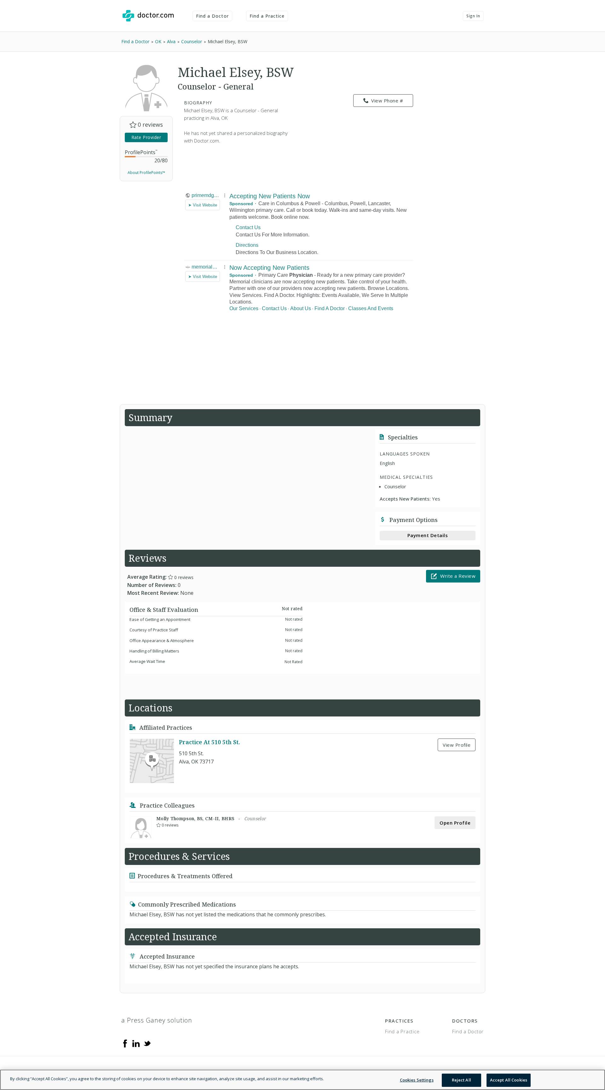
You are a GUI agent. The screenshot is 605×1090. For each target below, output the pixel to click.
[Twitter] (147, 1043)
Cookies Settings (417, 1080)
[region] (302, 1080)
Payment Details (427, 535)
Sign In (473, 16)
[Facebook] (125, 1043)
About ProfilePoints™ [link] (146, 172)
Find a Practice (267, 16)
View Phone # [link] (387, 100)
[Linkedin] (136, 1043)
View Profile (456, 745)
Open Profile (455, 823)
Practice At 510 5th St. (209, 742)
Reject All (461, 1080)
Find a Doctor (212, 16)
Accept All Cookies (508, 1080)
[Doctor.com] (148, 16)
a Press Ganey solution (156, 1020)
